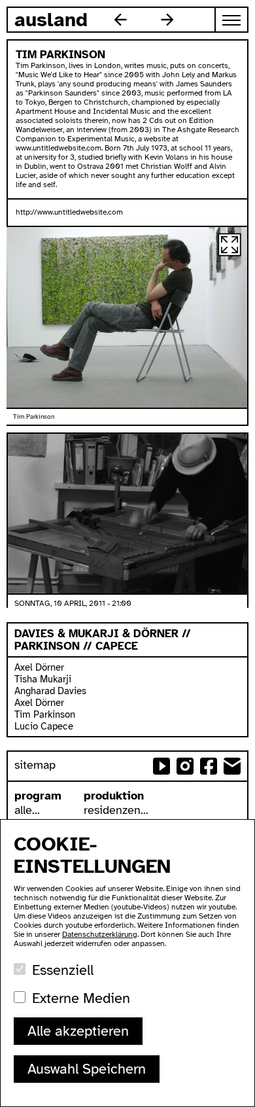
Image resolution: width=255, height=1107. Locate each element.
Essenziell (63, 970)
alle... (27, 810)
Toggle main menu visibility (232, 20)
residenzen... (116, 810)
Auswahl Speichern (86, 1069)
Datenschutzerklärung (99, 934)
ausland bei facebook (208, 766)
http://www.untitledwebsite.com (69, 212)
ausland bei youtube (161, 766)
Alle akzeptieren (78, 1031)
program (37, 795)
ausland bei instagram (185, 766)
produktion (114, 795)
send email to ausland (232, 766)
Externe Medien (81, 998)
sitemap (35, 765)
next (167, 19)
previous (120, 19)
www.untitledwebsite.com (58, 147)
